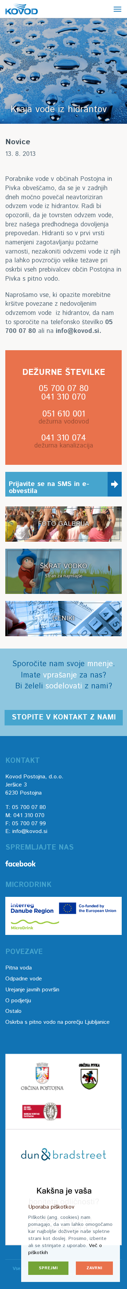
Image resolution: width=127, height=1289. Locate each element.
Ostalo (13, 1011)
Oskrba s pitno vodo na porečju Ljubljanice (57, 1022)
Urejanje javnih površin (32, 990)
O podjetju (18, 1001)
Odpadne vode (23, 979)
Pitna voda (18, 968)
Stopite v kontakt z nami (64, 717)
